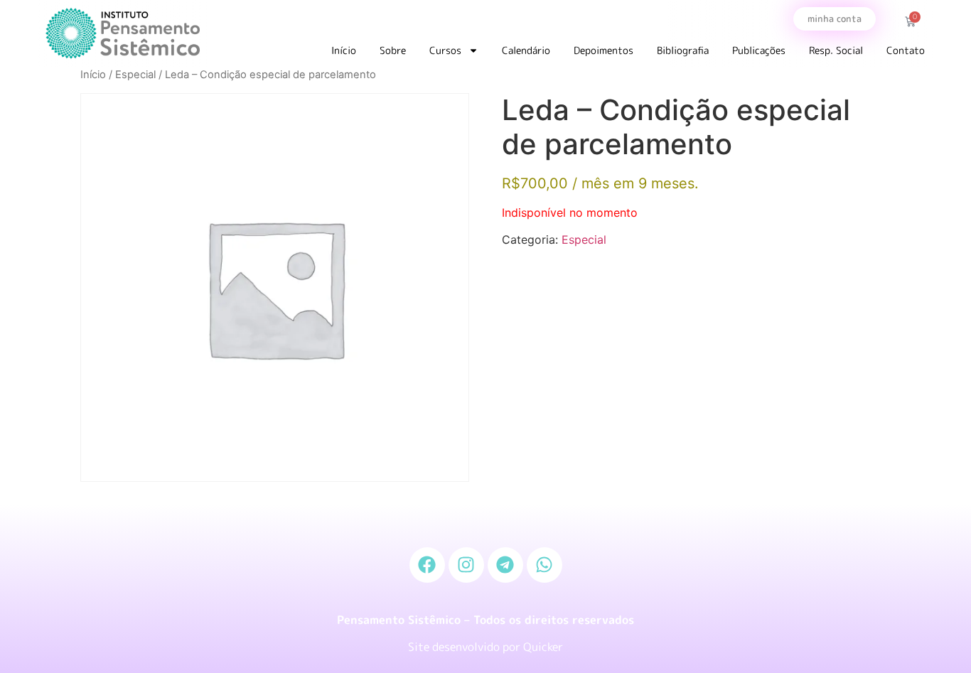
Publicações (758, 50)
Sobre (393, 50)
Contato (905, 50)
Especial (135, 74)
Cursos (445, 50)
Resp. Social (836, 50)
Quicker (543, 647)
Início (343, 50)
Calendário (526, 50)
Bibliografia (683, 50)
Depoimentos (603, 50)
